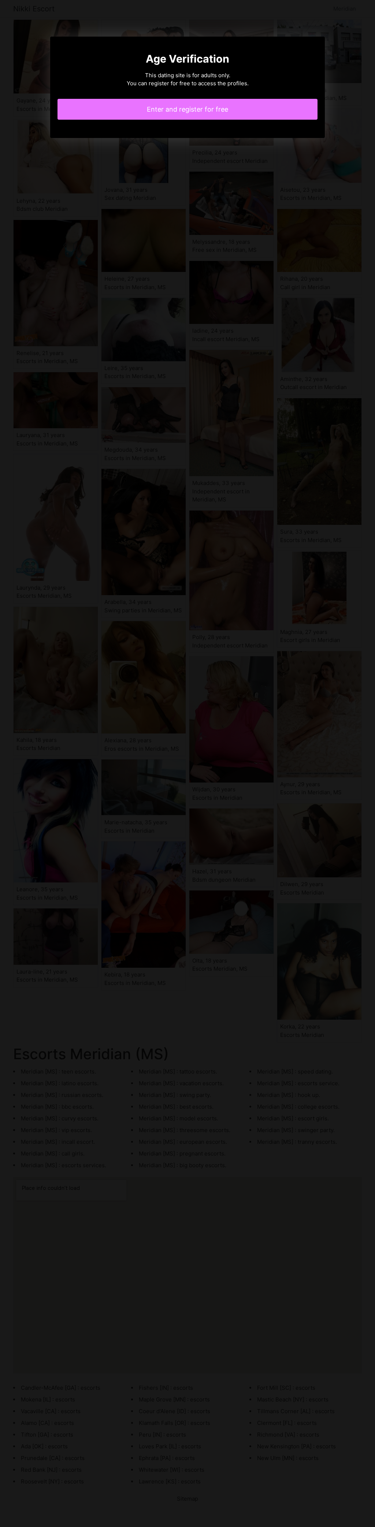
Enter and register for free (187, 109)
